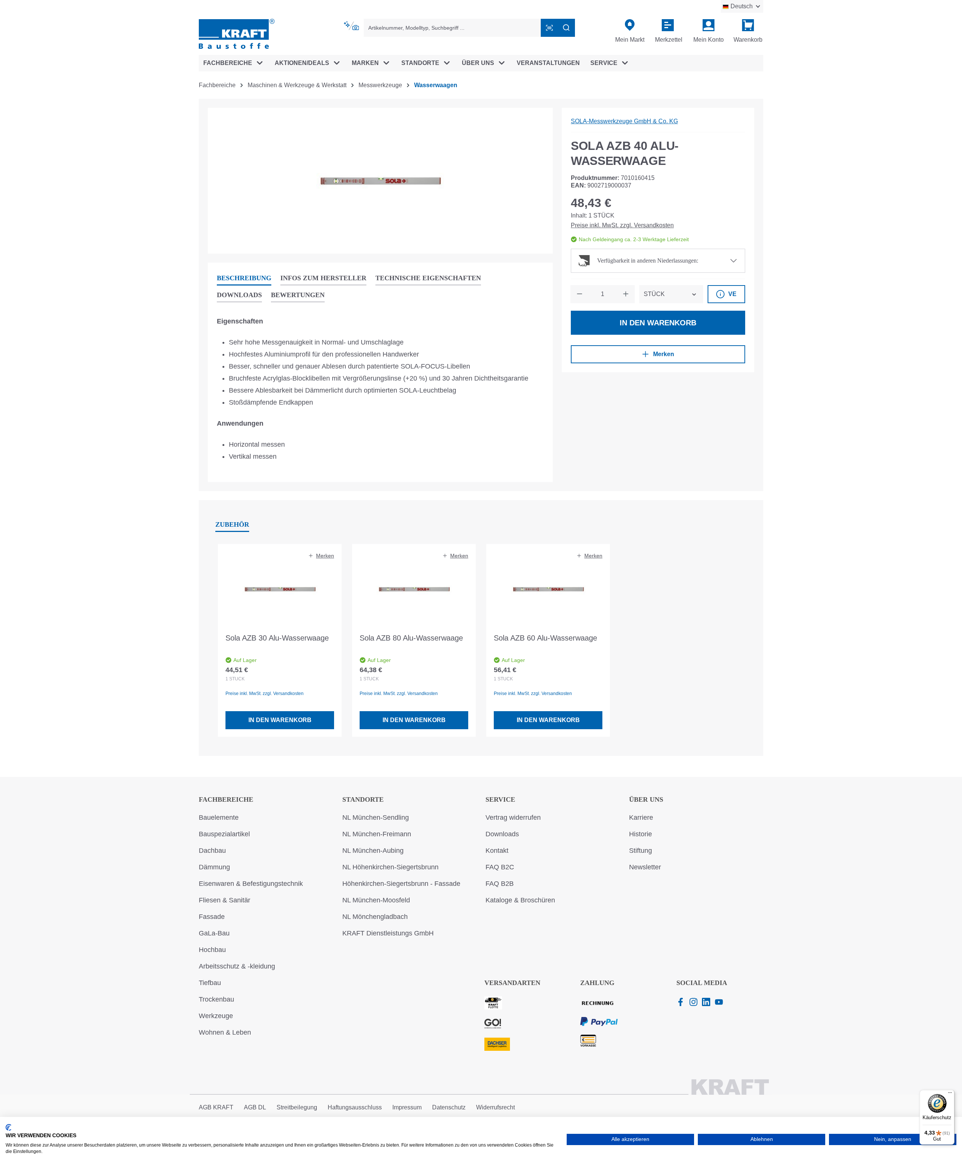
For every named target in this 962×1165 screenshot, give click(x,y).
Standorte (363, 799)
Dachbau (212, 850)
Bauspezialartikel (224, 834)
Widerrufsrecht (495, 1107)
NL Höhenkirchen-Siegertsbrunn (390, 867)
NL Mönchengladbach (375, 916)
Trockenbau (216, 999)
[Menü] (949, 1094)
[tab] (244, 279)
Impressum (407, 1107)
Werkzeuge (216, 1016)
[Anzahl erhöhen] (626, 294)
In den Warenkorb (658, 323)
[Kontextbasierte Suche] (352, 26)
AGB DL (255, 1107)
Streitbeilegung (297, 1107)
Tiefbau (210, 983)
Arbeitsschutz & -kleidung (237, 966)
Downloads (502, 834)
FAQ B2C (500, 867)
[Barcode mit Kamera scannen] (549, 28)
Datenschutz (449, 1107)
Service (500, 799)
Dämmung (214, 867)
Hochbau (212, 949)
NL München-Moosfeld (376, 900)
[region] (380, 181)
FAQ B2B (500, 883)
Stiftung (640, 850)
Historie (640, 834)
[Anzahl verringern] (579, 294)
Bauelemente (219, 817)
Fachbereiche (226, 799)
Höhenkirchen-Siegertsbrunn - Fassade (401, 883)
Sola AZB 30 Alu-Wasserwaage (277, 638)
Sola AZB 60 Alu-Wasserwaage (545, 638)
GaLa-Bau (214, 933)
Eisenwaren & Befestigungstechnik (251, 883)
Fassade (212, 916)
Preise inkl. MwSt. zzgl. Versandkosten (622, 225)
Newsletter (645, 867)
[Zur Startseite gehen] (237, 33)
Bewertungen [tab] (298, 295)
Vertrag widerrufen (513, 817)
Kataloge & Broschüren (520, 900)
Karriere (641, 817)
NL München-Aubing (373, 850)
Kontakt (497, 850)
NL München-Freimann (376, 834)
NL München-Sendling (375, 817)
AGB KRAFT (216, 1107)
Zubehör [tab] (232, 524)
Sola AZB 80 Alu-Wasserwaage (411, 638)
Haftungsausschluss (355, 1107)
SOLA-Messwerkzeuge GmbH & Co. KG (624, 121)
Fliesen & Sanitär (224, 900)
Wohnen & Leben (225, 1032)
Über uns (646, 799)
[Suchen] (566, 28)
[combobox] (452, 28)
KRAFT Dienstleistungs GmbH (388, 933)
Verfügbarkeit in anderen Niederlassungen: (647, 260)
